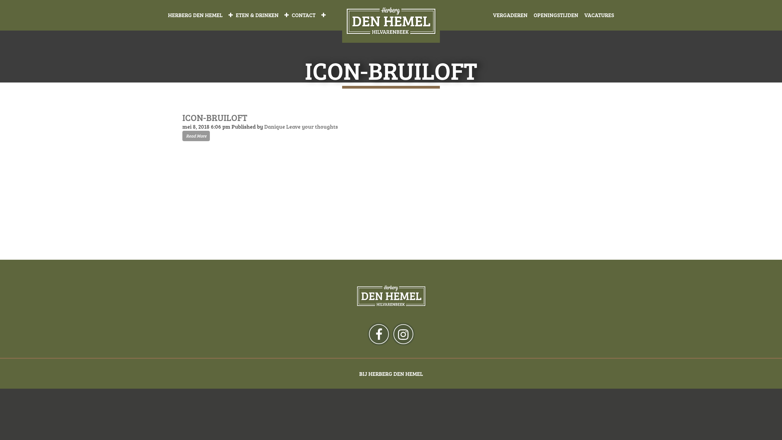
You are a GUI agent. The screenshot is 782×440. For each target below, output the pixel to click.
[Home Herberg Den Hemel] (391, 21)
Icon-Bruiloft (214, 117)
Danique (274, 126)
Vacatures (599, 15)
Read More (196, 136)
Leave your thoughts (312, 126)
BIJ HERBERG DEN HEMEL (391, 373)
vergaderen (510, 15)
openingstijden (556, 15)
